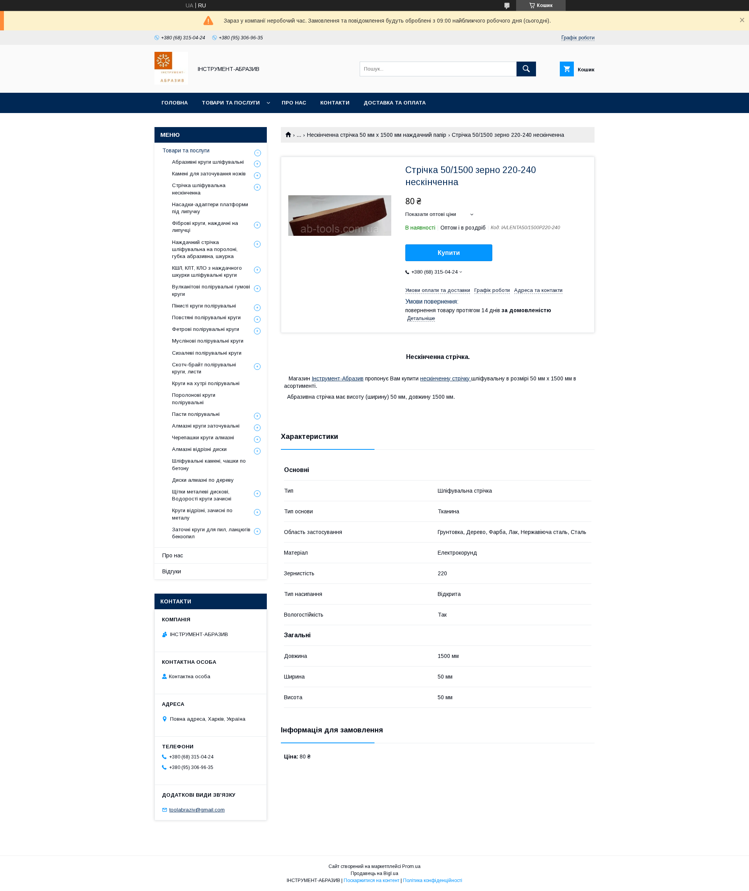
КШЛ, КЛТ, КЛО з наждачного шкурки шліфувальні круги (207, 271)
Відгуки (171, 571)
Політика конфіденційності (432, 880)
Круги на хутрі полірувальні (206, 383)
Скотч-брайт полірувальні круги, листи (204, 368)
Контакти (335, 103)
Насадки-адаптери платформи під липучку (210, 208)
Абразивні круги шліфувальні (208, 162)
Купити (449, 252)
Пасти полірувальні (196, 414)
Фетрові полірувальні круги (205, 329)
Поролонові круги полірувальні (193, 398)
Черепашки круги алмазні (203, 437)
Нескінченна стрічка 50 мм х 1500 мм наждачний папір (376, 135)
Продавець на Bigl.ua (374, 873)
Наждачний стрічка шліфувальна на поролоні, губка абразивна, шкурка (205, 249)
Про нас (294, 103)
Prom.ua (411, 866)
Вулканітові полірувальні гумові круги (211, 290)
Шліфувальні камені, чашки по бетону (209, 464)
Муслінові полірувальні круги (207, 341)
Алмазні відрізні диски (199, 449)
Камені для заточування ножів (209, 174)
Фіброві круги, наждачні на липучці (205, 226)
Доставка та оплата (395, 103)
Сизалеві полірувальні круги (206, 353)
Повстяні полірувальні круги (206, 317)
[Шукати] (526, 69)
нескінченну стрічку (445, 378)
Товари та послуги (231, 103)
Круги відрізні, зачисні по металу (202, 513)
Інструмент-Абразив (338, 378)
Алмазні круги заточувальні (206, 426)
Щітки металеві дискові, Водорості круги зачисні (201, 495)
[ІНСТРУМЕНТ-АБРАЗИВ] (171, 83)
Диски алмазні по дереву (203, 480)
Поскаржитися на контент (371, 880)
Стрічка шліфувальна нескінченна (198, 188)
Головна (175, 103)
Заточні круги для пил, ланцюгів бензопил (211, 533)
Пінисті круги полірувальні (204, 306)
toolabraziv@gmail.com (197, 810)
